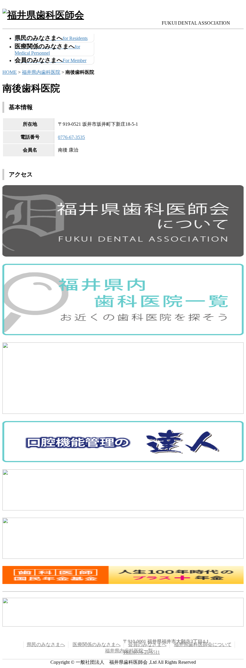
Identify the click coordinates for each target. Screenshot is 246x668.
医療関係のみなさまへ (97, 644)
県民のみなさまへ (46, 644)
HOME (9, 72)
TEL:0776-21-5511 (141, 652)
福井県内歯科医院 (41, 72)
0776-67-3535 (71, 137)
